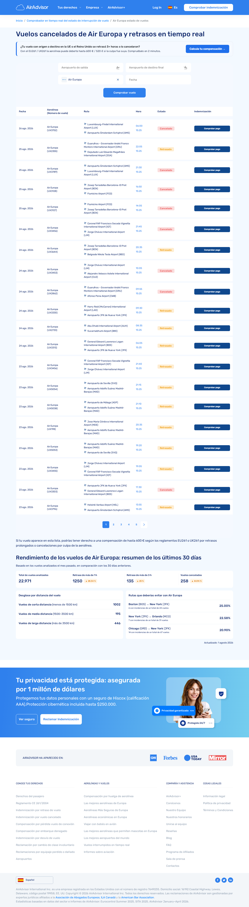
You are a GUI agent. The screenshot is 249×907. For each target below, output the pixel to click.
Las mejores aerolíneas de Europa (105, 803)
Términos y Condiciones (218, 810)
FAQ (168, 845)
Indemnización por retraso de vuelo (38, 810)
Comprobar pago (212, 128)
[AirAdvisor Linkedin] (230, 880)
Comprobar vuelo (124, 92)
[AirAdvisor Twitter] (224, 880)
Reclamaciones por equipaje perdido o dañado (45, 852)
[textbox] (88, 68)
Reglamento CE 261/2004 (32, 803)
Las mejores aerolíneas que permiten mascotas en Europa (120, 831)
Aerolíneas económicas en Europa (105, 817)
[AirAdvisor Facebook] (217, 880)
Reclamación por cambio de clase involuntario (45, 845)
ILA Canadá (108, 897)
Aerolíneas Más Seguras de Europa (106, 810)
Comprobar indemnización (208, 7)
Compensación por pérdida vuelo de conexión (45, 824)
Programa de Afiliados (180, 852)
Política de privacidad (217, 803)
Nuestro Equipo (176, 810)
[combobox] (90, 67)
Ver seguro (27, 719)
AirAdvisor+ (116, 7)
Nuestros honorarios (179, 817)
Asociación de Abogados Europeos (78, 897)
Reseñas (171, 831)
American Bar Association (137, 897)
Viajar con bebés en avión (100, 824)
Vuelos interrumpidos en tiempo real (107, 845)
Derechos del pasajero (30, 796)
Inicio (19, 20)
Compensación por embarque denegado (41, 831)
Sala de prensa (175, 858)
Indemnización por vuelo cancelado (38, 817)
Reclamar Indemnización (61, 719)
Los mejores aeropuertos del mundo (106, 838)
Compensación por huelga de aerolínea (108, 796)
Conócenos (173, 803)
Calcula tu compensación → (207, 48)
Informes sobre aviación (99, 852)
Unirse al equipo (176, 824)
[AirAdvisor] (32, 7)
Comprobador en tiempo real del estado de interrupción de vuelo (68, 20)
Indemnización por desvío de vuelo (38, 838)
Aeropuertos (24, 858)
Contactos (172, 865)
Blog (169, 838)
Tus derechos (67, 7)
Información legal (214, 796)
